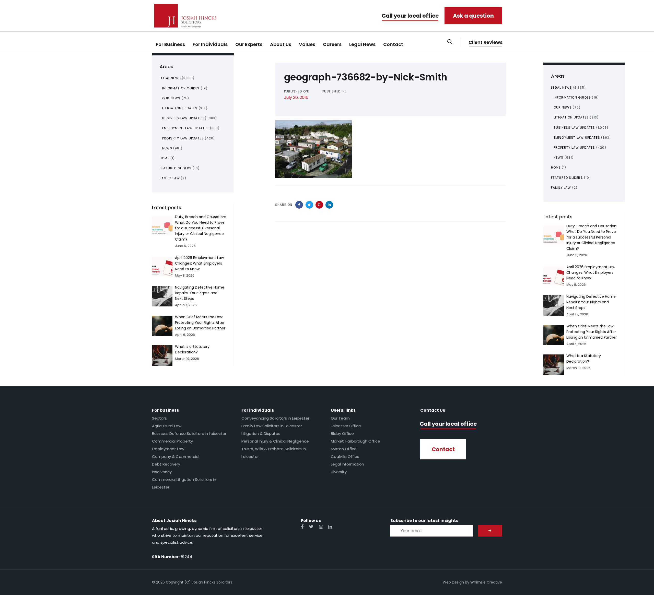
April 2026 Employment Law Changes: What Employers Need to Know (199, 263)
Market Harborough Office (355, 441)
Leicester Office (346, 426)
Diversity (339, 471)
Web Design (453, 582)
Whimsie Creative (486, 582)
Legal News (170, 78)
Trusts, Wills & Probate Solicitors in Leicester (273, 452)
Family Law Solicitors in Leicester (271, 426)
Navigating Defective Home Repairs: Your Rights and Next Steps (199, 293)
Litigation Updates (180, 108)
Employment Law (168, 448)
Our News (171, 98)
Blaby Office (342, 433)
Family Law (170, 178)
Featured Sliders (176, 168)
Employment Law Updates (185, 128)
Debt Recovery (166, 464)
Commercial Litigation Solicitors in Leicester (184, 483)
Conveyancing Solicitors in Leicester (275, 418)
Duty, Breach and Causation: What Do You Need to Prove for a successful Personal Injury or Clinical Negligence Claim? (200, 228)
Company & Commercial (175, 456)
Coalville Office (345, 456)
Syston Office (344, 448)
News (167, 148)
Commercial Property (172, 441)
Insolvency (162, 471)
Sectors (159, 418)
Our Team (340, 418)
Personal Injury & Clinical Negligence (275, 441)
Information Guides (181, 88)
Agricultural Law (166, 426)
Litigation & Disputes (260, 433)
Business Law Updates (183, 118)
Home (164, 158)
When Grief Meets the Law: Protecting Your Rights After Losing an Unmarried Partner (200, 322)
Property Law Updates (183, 138)
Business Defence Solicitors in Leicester (189, 433)
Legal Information (347, 464)
